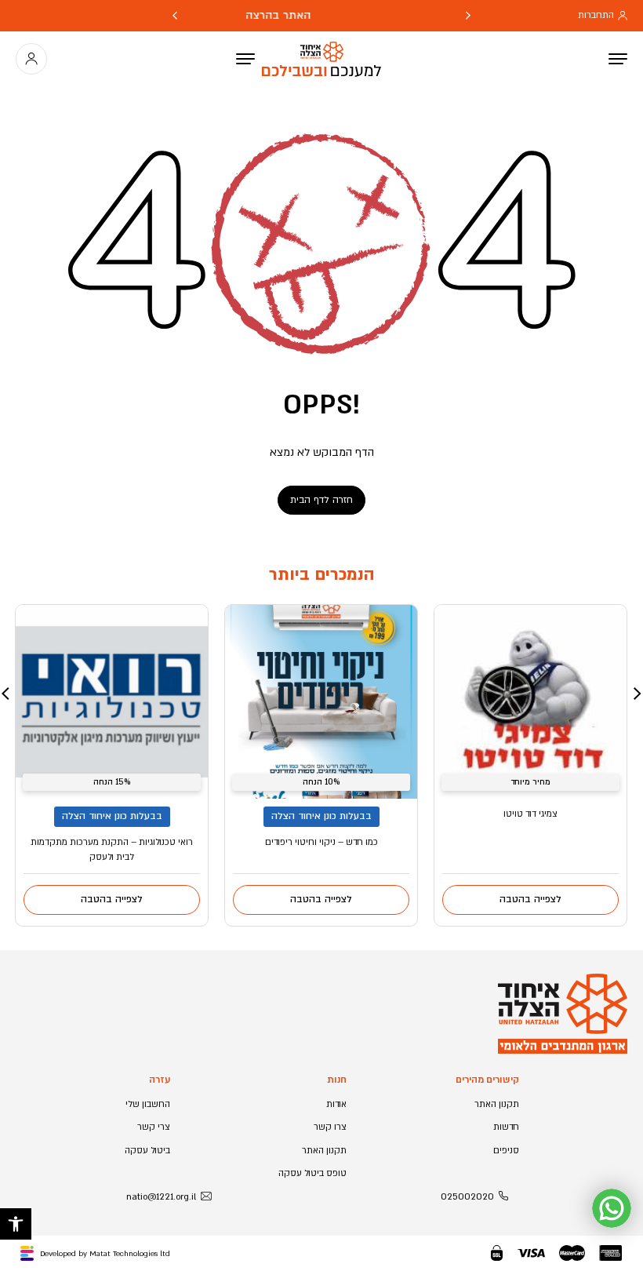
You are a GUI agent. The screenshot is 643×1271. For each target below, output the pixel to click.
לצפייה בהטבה (530, 899)
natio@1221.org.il (161, 1197)
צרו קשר (330, 1127)
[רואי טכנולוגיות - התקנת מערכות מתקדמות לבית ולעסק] (112, 702)
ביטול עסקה (147, 1150)
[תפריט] (245, 58)
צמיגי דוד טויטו (530, 814)
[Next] (175, 16)
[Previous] (468, 16)
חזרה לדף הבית (321, 499)
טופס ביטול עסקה (312, 1173)
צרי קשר (153, 1127)
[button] (15, 1224)
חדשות (506, 1127)
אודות (336, 1104)
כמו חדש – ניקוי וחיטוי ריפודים (321, 842)
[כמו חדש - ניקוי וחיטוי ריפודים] (321, 702)
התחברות (596, 15)
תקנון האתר (496, 1104)
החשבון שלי (147, 1104)
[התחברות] (31, 59)
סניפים (506, 1150)
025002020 (467, 1197)
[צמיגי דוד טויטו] (530, 702)
